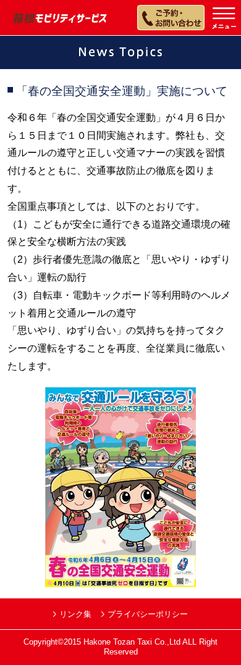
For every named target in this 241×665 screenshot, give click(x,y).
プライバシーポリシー (148, 614)
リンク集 (75, 614)
